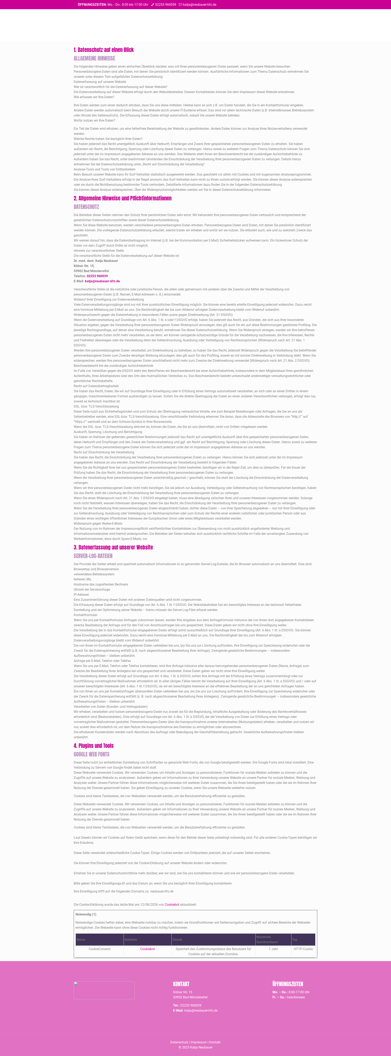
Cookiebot (172, 905)
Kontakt (215, 1042)
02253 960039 (165, 5)
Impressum (199, 1042)
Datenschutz (179, 1042)
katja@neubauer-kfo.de (199, 5)
